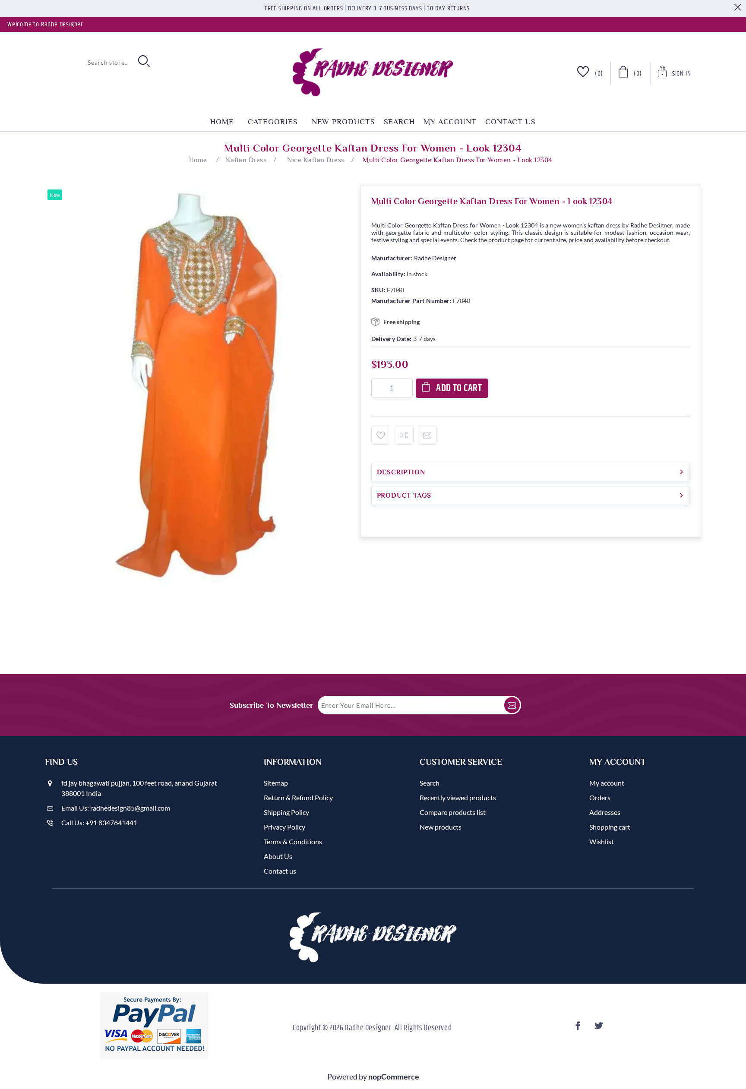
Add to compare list (404, 435)
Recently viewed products (458, 797)
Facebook (579, 1028)
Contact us (510, 121)
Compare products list (453, 812)
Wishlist (601, 841)
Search (399, 121)
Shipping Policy (286, 812)
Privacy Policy (284, 827)
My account (450, 121)
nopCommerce (393, 1076)
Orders (599, 797)
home (222, 121)
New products (343, 121)
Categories (273, 121)
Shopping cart (609, 827)
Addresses (604, 812)
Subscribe (512, 705)
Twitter (600, 1028)
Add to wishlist (380, 435)
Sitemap (276, 783)
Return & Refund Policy (298, 797)
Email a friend (427, 435)
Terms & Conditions (293, 841)
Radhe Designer (435, 258)
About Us (278, 856)
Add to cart (459, 388)
